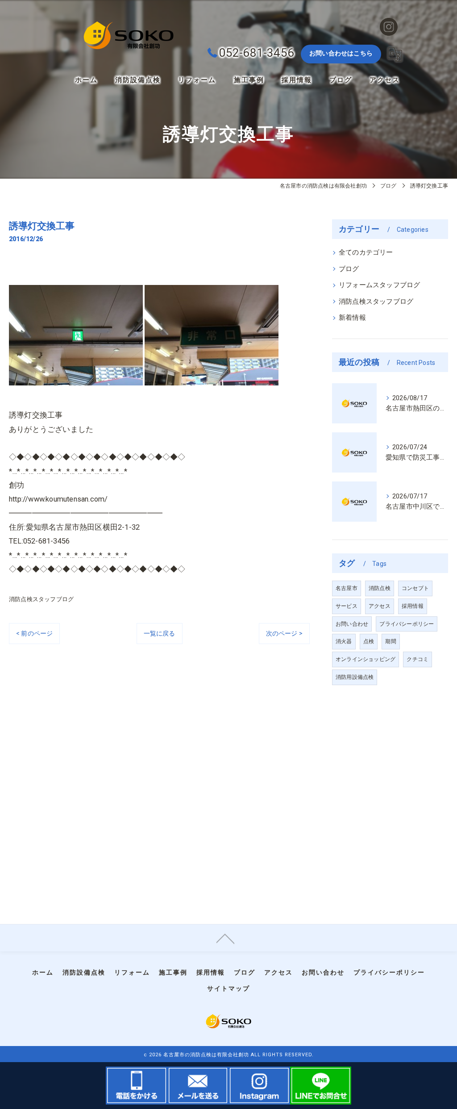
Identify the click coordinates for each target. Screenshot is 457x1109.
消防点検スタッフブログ (41, 599)
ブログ (349, 269)
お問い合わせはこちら (341, 53)
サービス (346, 606)
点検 (368, 641)
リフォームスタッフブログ (379, 285)
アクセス (380, 606)
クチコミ (417, 659)
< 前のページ (34, 633)
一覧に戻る (159, 633)
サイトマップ (228, 988)
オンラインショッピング (365, 659)
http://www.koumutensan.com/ (58, 499)
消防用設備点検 (355, 677)
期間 (390, 641)
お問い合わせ (352, 624)
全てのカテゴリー (366, 252)
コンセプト (415, 588)
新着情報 (352, 318)
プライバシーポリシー (406, 624)
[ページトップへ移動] (225, 938)
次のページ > (284, 633)
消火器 (344, 641)
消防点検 (380, 588)
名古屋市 (346, 588)
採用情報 (413, 606)
